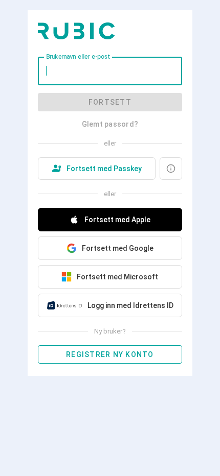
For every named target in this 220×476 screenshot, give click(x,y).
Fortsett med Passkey (104, 168)
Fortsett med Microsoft (117, 277)
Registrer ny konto (110, 354)
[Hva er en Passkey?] (171, 168)
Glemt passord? (110, 124)
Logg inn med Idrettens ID (130, 305)
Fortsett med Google (117, 248)
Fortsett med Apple (117, 220)
